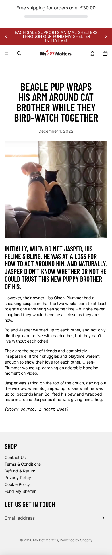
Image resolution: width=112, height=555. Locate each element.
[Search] (19, 53)
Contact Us (15, 457)
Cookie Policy (17, 484)
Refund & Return (20, 470)
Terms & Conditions (23, 464)
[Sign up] (102, 518)
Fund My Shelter (20, 491)
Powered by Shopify (76, 540)
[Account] (92, 53)
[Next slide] (105, 36)
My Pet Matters (45, 540)
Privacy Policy (18, 477)
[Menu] (6, 53)
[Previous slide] (6, 36)
